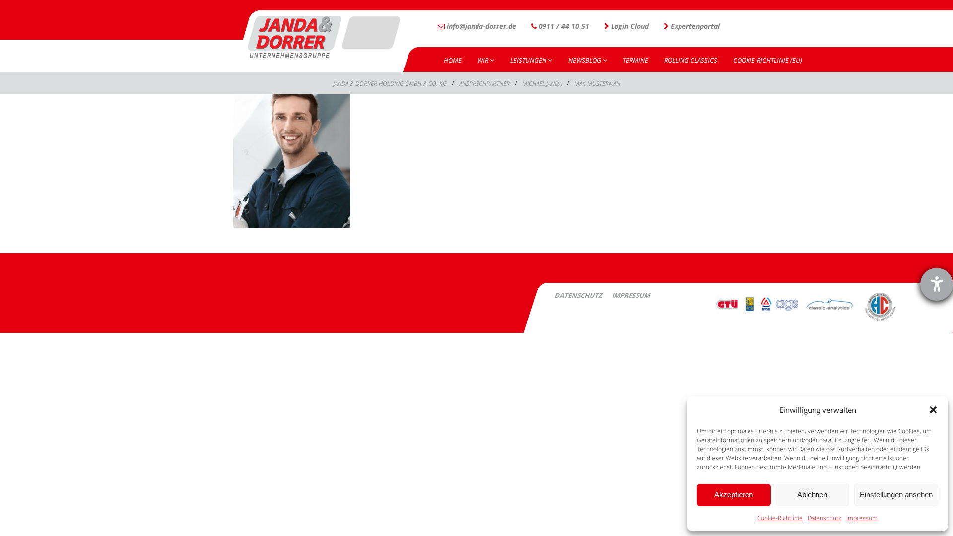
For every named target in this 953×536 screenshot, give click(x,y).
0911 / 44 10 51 (563, 26)
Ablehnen (812, 494)
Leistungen (529, 60)
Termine (635, 60)
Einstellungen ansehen (896, 494)
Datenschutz (824, 518)
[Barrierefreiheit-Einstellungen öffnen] (936, 284)
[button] (933, 410)
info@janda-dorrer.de (480, 26)
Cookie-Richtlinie (780, 518)
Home (453, 60)
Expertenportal (694, 26)
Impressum (862, 518)
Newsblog (585, 60)
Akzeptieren (733, 494)
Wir (483, 60)
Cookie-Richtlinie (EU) (767, 60)
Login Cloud (629, 26)
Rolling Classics (690, 60)
